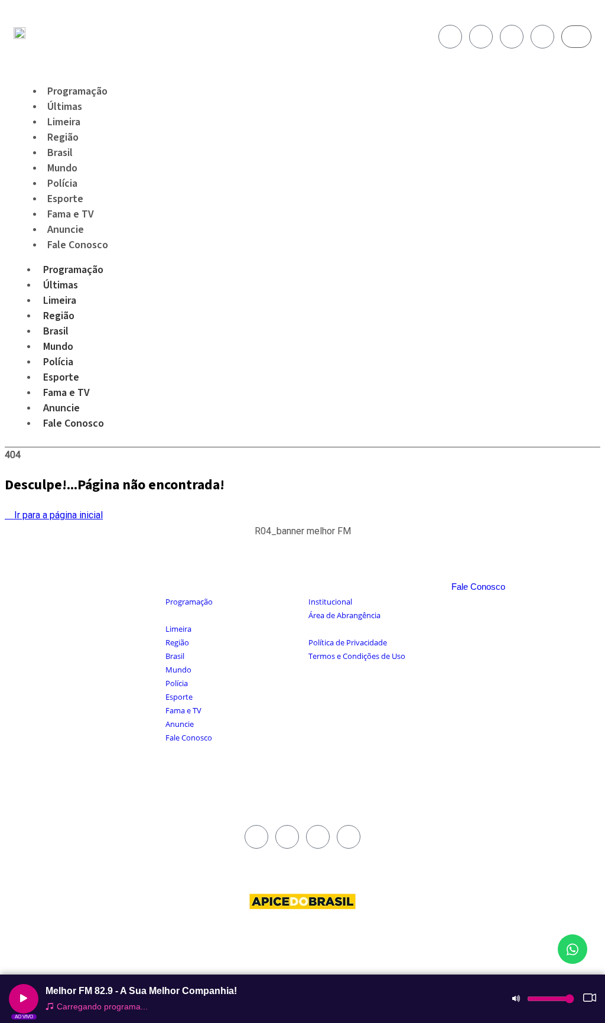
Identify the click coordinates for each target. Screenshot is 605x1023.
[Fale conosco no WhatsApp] (572, 949)
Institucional (330, 601)
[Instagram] (481, 36)
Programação (73, 269)
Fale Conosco (77, 245)
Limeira (59, 300)
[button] (303, 537)
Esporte (61, 377)
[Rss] (542, 36)
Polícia (58, 362)
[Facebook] (450, 36)
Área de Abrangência (344, 615)
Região (58, 315)
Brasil (56, 331)
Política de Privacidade (347, 642)
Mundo (58, 346)
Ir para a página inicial (57, 515)
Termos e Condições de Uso (356, 656)
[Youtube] (511, 36)
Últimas (60, 285)
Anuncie (61, 408)
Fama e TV (66, 392)
